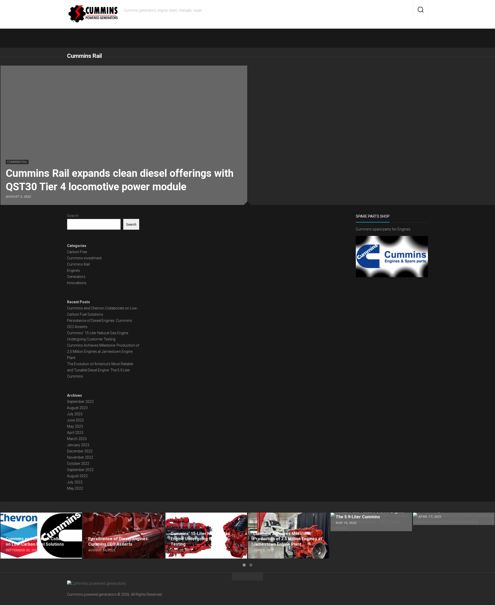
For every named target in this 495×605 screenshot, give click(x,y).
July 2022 (74, 482)
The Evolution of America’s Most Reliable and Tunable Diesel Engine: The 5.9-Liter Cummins (100, 370)
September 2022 (80, 470)
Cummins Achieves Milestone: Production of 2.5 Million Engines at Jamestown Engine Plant (103, 351)
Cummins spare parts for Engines (383, 229)
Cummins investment (84, 258)
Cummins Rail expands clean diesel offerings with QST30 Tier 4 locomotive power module (82, 68)
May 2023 (75, 426)
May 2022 (75, 488)
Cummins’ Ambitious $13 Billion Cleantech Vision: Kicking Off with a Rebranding (450, 518)
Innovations (76, 283)
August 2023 (77, 408)
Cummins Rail (17, 162)
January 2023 (78, 445)
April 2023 (75, 433)
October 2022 (78, 463)
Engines (73, 270)
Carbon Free (77, 252)
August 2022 (77, 476)
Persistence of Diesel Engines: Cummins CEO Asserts (123, 518)
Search (73, 216)
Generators (76, 277)
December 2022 (80, 451)
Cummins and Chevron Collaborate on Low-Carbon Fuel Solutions (40, 518)
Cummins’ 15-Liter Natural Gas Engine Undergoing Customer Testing (199, 518)
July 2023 (74, 414)
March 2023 (77, 439)
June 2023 (75, 420)
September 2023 (80, 402)
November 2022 (80, 457)
